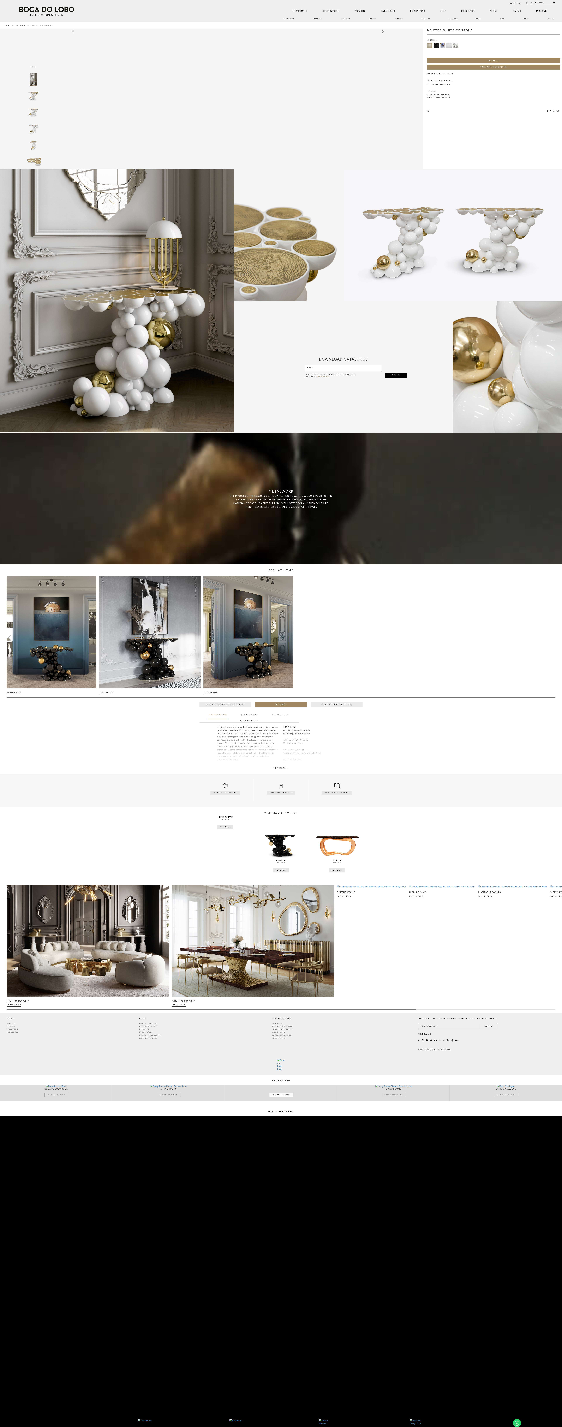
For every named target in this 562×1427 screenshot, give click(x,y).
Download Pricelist (281, 793)
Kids (502, 18)
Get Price (493, 60)
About (493, 11)
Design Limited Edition (150, 1035)
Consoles (345, 18)
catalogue (516, 3)
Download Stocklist (225, 793)
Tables (372, 18)
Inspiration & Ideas (148, 1026)
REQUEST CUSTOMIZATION (336, 704)
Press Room (468, 11)
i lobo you (144, 1029)
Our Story (12, 1023)
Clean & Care (278, 1032)
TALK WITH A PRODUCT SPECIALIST (225, 704)
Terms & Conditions (281, 1035)
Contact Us (277, 1023)
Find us (517, 11)
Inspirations (417, 11)
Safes (525, 18)
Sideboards (288, 18)
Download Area (249, 715)
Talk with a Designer (282, 1026)
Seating (398, 18)
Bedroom (453, 18)
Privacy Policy (279, 1038)
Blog (443, 11)
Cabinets (317, 18)
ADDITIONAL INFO (218, 715)
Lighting (426, 18)
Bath (478, 18)
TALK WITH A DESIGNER (493, 67)
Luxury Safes (146, 1032)
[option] (33, 95)
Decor (550, 18)
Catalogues (388, 11)
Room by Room (331, 11)
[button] (553, 638)
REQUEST (396, 375)
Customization (280, 715)
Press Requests (249, 721)
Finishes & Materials (282, 1029)
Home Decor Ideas (148, 1038)
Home (6, 25)
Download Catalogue (337, 793)
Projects (360, 11)
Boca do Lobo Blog (148, 1023)
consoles (32, 25)
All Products (299, 11)
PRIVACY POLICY (323, 376)
